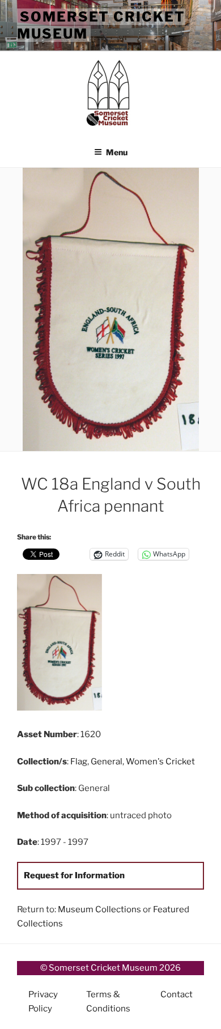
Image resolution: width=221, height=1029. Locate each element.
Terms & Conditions (108, 1001)
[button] (63, 644)
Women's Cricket (160, 761)
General (106, 761)
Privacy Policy (43, 1001)
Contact (176, 994)
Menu (117, 152)
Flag (78, 761)
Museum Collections (99, 909)
